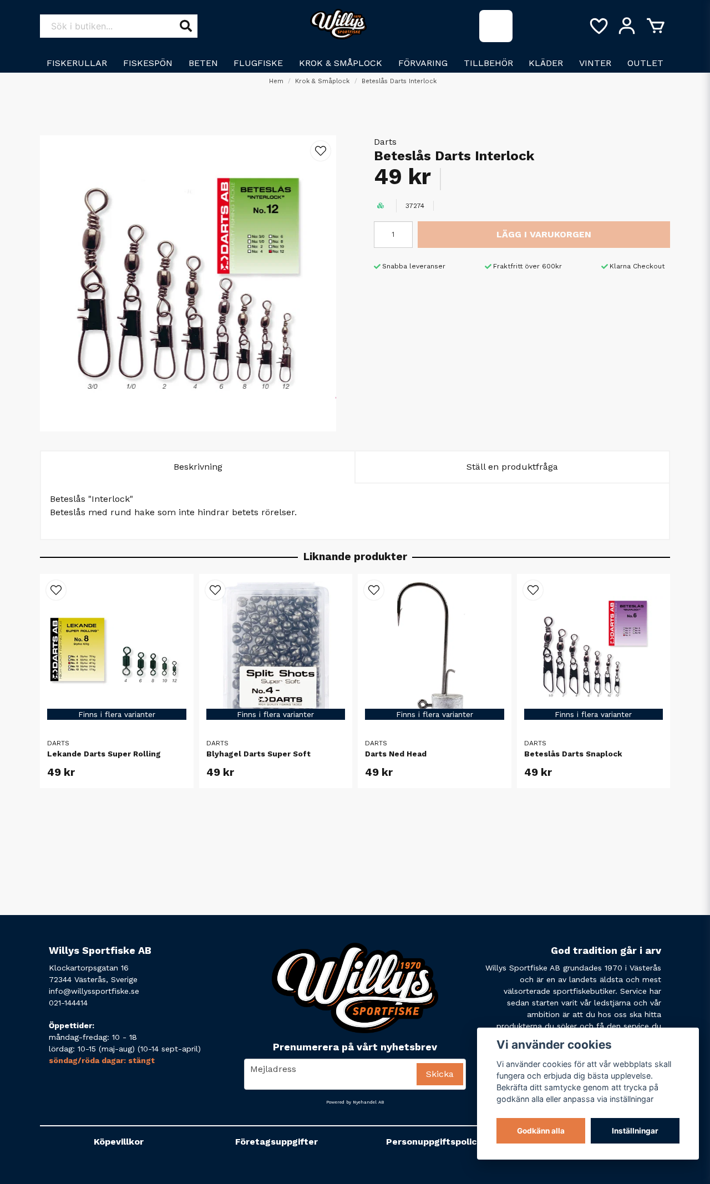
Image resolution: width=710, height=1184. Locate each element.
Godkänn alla (541, 1130)
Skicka (440, 1074)
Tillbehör (488, 63)
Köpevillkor (119, 1141)
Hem (276, 81)
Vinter (595, 63)
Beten (203, 63)
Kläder (546, 63)
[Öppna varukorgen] (655, 26)
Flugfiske (258, 63)
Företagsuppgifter (276, 1141)
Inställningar (635, 1130)
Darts (385, 141)
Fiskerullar (77, 63)
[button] (321, 151)
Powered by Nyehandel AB (355, 1102)
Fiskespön (148, 63)
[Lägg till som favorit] (598, 26)
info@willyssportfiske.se (94, 991)
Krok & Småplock (340, 63)
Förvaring (423, 63)
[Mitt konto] (626, 26)
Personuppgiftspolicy (434, 1141)
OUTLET (645, 63)
